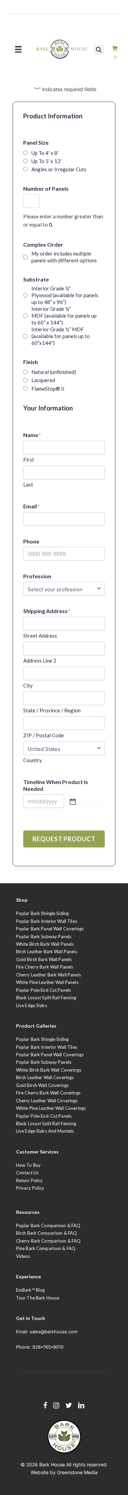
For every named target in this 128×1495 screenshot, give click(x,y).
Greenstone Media (77, 1472)
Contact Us (27, 1172)
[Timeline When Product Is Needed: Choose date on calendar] (87, 801)
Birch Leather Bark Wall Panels (46, 951)
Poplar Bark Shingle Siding (42, 913)
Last (28, 484)
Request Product (64, 839)
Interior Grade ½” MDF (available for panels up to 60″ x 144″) (64, 315)
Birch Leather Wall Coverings (45, 1077)
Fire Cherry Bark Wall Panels (44, 967)
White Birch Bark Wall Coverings (48, 1070)
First (28, 459)
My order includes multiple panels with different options (64, 256)
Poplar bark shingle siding (42, 1039)
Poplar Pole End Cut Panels (43, 990)
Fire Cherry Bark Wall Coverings (48, 1092)
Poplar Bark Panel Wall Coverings (50, 928)
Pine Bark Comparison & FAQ (45, 1248)
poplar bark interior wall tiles (46, 1047)
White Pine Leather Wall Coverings (51, 1108)
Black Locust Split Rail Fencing (46, 997)
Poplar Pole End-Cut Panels (44, 1116)
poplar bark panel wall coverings (50, 1054)
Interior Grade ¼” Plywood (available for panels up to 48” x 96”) (64, 295)
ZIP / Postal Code (43, 735)
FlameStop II (48, 389)
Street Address (40, 636)
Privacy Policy (30, 1188)
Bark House (52, 1464)
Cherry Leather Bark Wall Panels (48, 974)
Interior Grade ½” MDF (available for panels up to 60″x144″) (60, 336)
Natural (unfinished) (53, 372)
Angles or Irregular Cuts (58, 169)
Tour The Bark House (37, 1298)
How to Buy (28, 1165)
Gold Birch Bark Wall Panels (44, 959)
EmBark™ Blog (30, 1290)
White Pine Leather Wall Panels (47, 982)
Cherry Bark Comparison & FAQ (48, 1241)
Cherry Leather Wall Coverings (47, 1100)
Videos (23, 1256)
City (28, 685)
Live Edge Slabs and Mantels (45, 1131)
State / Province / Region (52, 710)
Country (32, 760)
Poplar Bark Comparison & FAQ (48, 1225)
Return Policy (29, 1180)
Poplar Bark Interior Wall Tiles (46, 921)
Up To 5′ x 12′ (46, 161)
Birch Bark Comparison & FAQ (46, 1233)
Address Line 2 (39, 660)
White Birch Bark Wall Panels (45, 944)
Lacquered (43, 380)
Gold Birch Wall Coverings (42, 1085)
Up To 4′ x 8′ (44, 153)
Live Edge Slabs (31, 1005)
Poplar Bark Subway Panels (43, 936)
